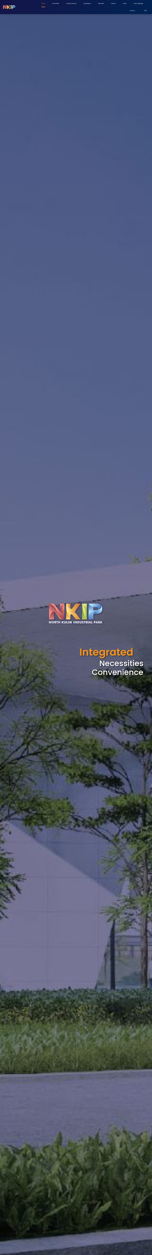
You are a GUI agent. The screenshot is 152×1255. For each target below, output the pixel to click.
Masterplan (87, 3)
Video (124, 3)
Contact (132, 10)
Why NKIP (101, 3)
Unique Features (71, 3)
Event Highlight (138, 3)
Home (43, 3)
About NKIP (55, 3)
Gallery (113, 3)
